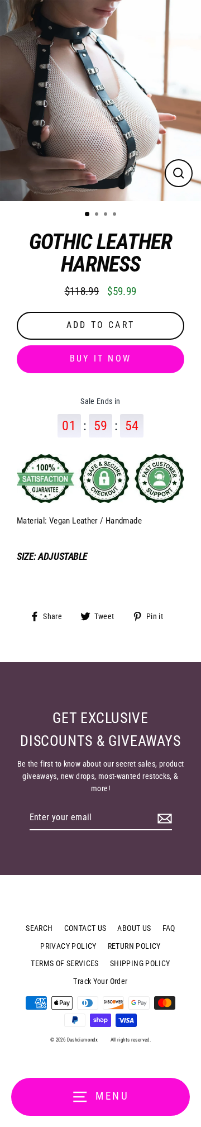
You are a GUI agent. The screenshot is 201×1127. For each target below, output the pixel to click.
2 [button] (97, 215)
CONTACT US (85, 928)
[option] (100, 100)
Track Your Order (100, 981)
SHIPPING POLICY (140, 963)
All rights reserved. (131, 1040)
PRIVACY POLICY (68, 945)
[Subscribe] (163, 818)
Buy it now (100, 358)
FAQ (168, 928)
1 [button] (87, 214)
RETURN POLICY (134, 945)
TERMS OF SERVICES (65, 963)
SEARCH (39, 928)
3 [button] (106, 215)
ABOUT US (134, 928)
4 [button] (115, 215)
